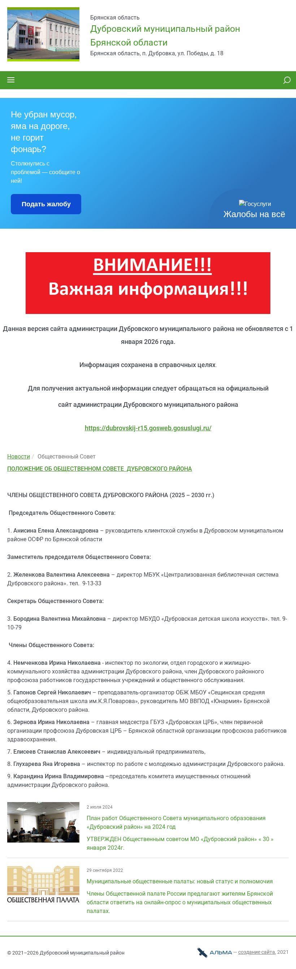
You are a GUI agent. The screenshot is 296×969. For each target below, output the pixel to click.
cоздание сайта (256, 952)
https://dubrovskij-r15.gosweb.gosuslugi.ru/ (148, 428)
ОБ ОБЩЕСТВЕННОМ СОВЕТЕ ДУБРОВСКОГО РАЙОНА (118, 468)
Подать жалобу (46, 204)
